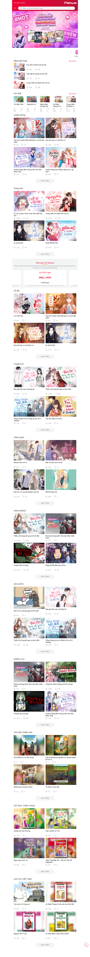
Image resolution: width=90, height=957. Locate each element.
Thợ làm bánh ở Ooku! (54, 419)
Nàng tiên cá (31, 104)
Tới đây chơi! (18, 104)
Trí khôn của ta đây (52, 787)
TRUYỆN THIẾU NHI (23, 732)
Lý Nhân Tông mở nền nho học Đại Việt (58, 107)
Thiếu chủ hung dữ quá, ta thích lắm (58, 389)
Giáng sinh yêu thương (22, 831)
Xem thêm (45, 181)
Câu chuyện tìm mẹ (53, 831)
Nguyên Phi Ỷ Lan (20, 934)
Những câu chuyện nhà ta (23, 787)
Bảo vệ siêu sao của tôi (54, 462)
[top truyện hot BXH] (45, 29)
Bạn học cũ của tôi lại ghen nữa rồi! (26, 492)
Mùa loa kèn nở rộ (20, 462)
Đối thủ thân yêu (51, 492)
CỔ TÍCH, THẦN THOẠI (24, 806)
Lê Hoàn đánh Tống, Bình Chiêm (57, 934)
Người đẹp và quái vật (44, 105)
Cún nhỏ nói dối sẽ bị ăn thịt (36, 65)
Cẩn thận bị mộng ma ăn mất (36, 74)
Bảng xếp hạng (20, 61)
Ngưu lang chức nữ (21, 860)
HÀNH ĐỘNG (20, 511)
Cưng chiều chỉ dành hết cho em (38, 83)
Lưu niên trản (18, 316)
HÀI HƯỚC (19, 584)
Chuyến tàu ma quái (21, 565)
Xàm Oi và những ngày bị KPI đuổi (26, 611)
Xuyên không (19, 115)
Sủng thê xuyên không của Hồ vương (59, 684)
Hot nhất (17, 93)
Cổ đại (16, 291)
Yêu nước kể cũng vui (22, 904)
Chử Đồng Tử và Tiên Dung (24, 757)
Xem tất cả (72, 61)
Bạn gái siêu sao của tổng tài (24, 389)
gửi (45, 277)
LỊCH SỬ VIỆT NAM (23, 879)
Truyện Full (18, 364)
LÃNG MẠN (19, 437)
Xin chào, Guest (19, 3)
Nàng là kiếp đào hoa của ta (55, 565)
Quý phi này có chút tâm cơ (56, 140)
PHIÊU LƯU (19, 659)
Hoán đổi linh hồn (52, 243)
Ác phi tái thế (18, 243)
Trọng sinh (18, 188)
